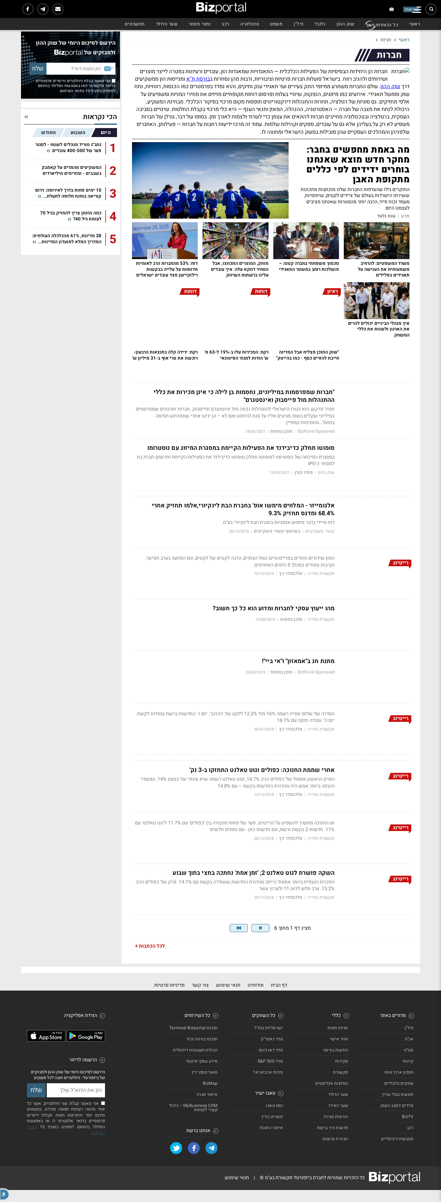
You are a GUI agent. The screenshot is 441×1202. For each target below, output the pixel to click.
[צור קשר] (57, 9)
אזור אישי (339, 1039)
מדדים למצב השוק (397, 1105)
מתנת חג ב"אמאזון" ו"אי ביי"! (298, 661)
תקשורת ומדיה (321, 573)
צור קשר (200, 985)
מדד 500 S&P (270, 1061)
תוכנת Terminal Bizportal (193, 1028)
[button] (5, 1195)
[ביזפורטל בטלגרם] (43, 9)
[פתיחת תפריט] (416, 9)
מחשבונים (135, 24)
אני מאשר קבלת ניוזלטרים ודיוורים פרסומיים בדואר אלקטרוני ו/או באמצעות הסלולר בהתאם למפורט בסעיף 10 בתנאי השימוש (76, 86)
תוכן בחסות (281, 431)
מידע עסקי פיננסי (202, 1061)
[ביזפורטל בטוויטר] (176, 1148)
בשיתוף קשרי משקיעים (277, 531)
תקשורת (340, 1072)
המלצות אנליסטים (331, 1083)
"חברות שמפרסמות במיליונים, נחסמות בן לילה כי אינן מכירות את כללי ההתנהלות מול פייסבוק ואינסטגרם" (244, 396)
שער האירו (338, 1105)
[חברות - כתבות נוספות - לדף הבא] (260, 928)
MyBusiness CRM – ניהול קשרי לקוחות (193, 1107)
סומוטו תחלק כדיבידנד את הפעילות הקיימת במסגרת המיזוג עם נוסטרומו (240, 448)
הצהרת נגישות (335, 1139)
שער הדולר (167, 24)
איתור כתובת (271, 1128)
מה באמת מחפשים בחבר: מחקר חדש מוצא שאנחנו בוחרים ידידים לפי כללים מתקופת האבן (358, 164)
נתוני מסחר (200, 24)
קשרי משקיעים (319, 531)
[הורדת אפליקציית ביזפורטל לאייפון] (46, 1040)
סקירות (341, 1061)
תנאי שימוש (228, 985)
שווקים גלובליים (399, 1083)
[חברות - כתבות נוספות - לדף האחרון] (239, 928)
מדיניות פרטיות (169, 985)
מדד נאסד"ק (272, 1039)
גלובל (320, 24)
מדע (405, 216)
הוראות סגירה (335, 1117)
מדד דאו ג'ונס (271, 1050)
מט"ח (408, 1050)
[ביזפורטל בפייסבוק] (27, 9)
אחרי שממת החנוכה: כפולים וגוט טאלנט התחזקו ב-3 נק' (262, 770)
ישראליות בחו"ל (268, 1028)
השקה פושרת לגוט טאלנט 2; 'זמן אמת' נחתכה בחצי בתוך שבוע (253, 873)
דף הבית (279, 985)
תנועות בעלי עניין (398, 1094)
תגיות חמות (338, 1028)
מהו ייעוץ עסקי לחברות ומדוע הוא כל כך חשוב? (273, 608)
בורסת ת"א (198, 79)
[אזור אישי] (391, 9)
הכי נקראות (100, 117)
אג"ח (409, 1039)
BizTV (408, 1117)
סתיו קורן (304, 472)
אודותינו (256, 985)
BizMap (210, 1083)
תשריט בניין (272, 1117)
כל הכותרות (387, 25)
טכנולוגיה (249, 24)
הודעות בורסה (335, 1050)
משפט (276, 24)
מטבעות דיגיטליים (397, 1139)
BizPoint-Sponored (316, 431)
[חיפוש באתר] (431, 9)
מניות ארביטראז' (268, 1072)
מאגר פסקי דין (205, 1072)
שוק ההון (345, 24)
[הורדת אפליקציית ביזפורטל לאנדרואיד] (86, 1040)
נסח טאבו (274, 1105)
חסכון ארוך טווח (399, 1072)
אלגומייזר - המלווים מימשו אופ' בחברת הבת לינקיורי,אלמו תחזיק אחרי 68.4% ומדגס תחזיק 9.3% (243, 509)
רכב (225, 24)
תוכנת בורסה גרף (202, 1039)
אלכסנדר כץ (290, 573)
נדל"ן (299, 24)
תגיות (385, 39)
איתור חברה (207, 1094)
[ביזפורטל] (221, 8)
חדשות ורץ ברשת (332, 1128)
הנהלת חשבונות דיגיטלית (195, 1050)
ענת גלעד (386, 216)
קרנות (408, 1061)
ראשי (414, 24)
